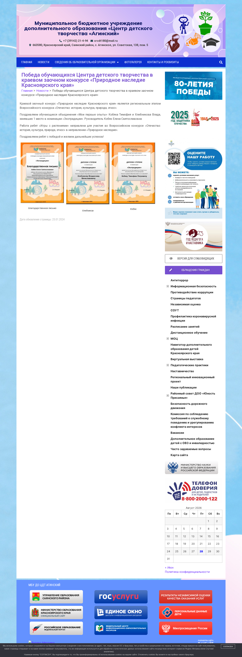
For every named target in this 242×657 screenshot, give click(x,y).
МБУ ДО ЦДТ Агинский (44, 585)
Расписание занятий (185, 326)
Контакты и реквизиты (163, 62)
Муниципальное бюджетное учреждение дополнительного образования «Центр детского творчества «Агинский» (88, 28)
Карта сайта (179, 455)
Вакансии (177, 432)
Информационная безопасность (193, 286)
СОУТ (175, 310)
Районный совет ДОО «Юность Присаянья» (193, 395)
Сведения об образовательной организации (85, 62)
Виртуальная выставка (187, 359)
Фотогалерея (133, 62)
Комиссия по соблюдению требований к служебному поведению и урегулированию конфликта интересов (192, 420)
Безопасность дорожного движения (189, 406)
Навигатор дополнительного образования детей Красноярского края (191, 349)
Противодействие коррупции (192, 292)
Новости (43, 62)
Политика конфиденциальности (187, 572)
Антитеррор (179, 280)
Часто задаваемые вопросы (191, 449)
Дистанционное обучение (189, 332)
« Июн (169, 567)
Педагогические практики (189, 365)
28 (201, 551)
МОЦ (174, 338)
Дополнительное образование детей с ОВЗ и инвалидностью (192, 441)
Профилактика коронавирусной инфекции (193, 318)
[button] (221, 62)
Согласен (228, 646)
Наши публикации (184, 387)
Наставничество (182, 371)
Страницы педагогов (186, 298)
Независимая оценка (186, 304)
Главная (26, 62)
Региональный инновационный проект (193, 379)
